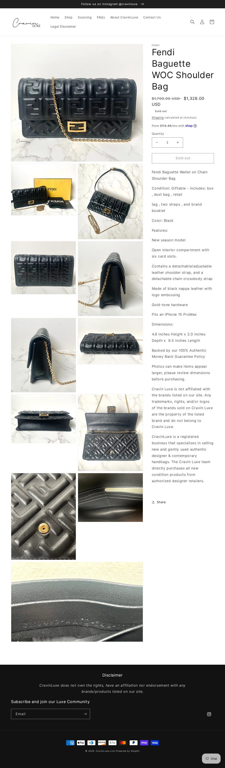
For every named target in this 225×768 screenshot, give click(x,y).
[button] (192, 22)
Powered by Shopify (128, 751)
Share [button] (161, 502)
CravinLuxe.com (105, 751)
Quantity (158, 133)
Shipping (158, 117)
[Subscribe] (85, 714)
